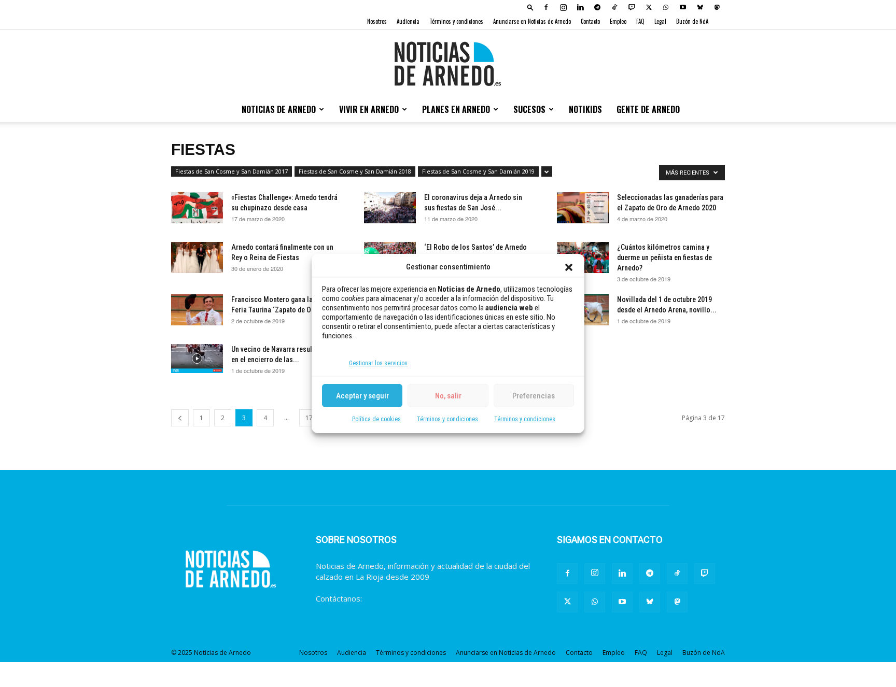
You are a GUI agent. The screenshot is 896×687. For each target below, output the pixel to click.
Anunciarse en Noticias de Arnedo (532, 21)
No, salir (448, 395)
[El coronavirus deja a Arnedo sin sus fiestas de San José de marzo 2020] (390, 207)
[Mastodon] (717, 7)
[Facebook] (546, 7)
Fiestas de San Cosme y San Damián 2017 (231, 171)
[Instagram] (563, 7)
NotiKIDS (585, 109)
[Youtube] (683, 7)
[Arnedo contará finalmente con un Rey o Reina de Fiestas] (197, 257)
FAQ (640, 21)
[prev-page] (180, 417)
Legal (660, 21)
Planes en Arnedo (456, 109)
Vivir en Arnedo (369, 109)
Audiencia (408, 21)
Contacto (590, 21)
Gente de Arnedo (648, 109)
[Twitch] (631, 7)
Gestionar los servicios (378, 363)
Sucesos (529, 109)
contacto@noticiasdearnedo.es (419, 598)
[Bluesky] (700, 7)
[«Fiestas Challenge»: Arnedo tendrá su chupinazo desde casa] (197, 207)
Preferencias (533, 395)
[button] (569, 267)
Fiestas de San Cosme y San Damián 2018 (355, 171)
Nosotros (377, 21)
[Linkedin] (580, 7)
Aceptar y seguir (362, 395)
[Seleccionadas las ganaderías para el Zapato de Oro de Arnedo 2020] (583, 207)
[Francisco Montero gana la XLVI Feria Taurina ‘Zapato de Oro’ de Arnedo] (197, 309)
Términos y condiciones (447, 419)
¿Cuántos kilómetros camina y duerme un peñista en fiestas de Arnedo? (664, 257)
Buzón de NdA (692, 21)
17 (309, 417)
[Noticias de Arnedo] (448, 63)
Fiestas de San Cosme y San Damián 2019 (478, 171)
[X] (648, 7)
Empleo (618, 21)
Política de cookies (376, 419)
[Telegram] (597, 7)
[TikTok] (614, 7)
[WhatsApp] (666, 7)
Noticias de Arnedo (279, 109)
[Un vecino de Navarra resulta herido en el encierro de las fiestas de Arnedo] (197, 358)
